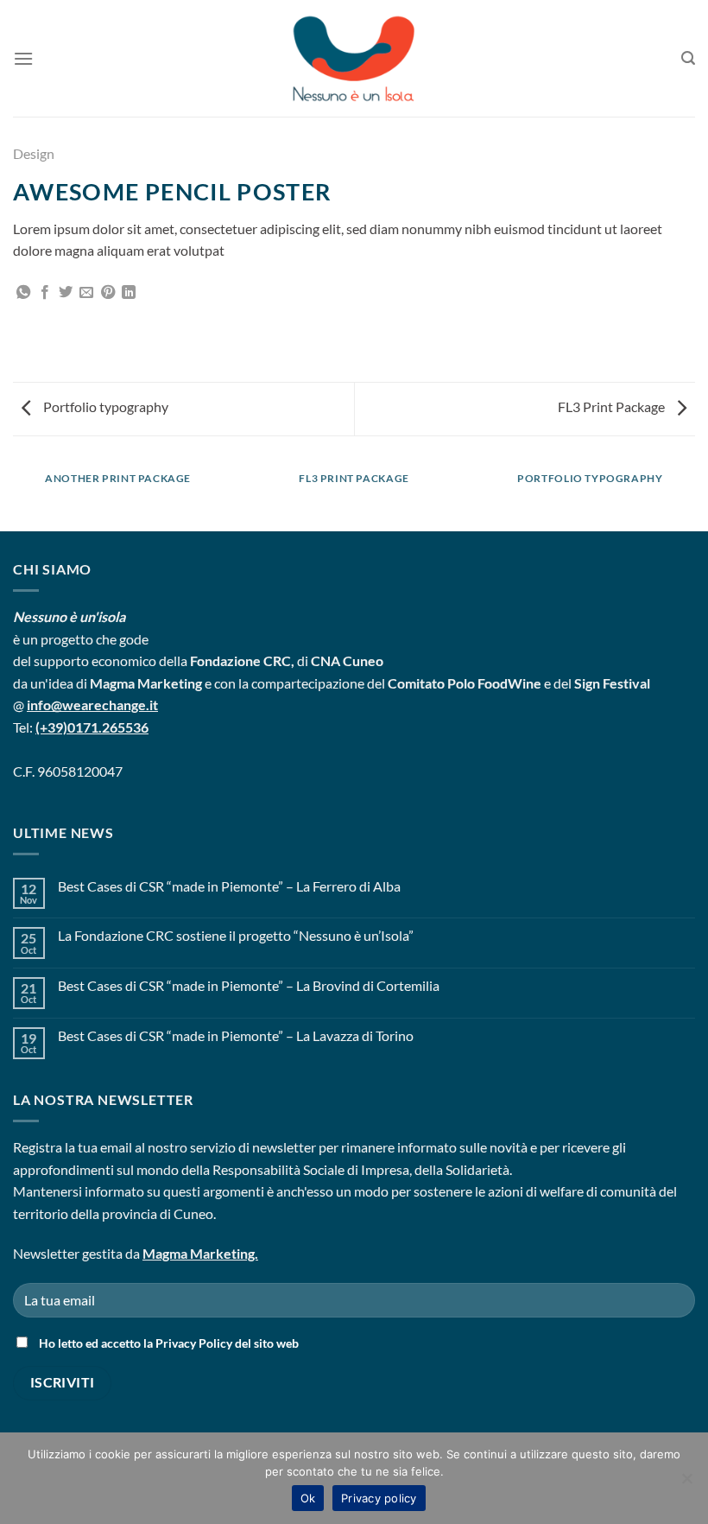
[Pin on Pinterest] (108, 293)
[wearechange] (354, 58)
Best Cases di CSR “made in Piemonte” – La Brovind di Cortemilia (248, 985)
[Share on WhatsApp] (23, 293)
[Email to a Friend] (86, 293)
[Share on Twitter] (66, 293)
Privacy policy (379, 1498)
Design (33, 153)
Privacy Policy (193, 1343)
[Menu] (23, 58)
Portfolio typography (104, 406)
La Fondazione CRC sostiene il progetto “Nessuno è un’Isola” (236, 935)
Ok (308, 1498)
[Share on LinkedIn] (129, 293)
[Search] (688, 58)
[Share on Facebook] (45, 293)
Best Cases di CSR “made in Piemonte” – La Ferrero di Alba (229, 886)
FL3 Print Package (612, 406)
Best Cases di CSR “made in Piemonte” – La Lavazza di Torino (236, 1035)
